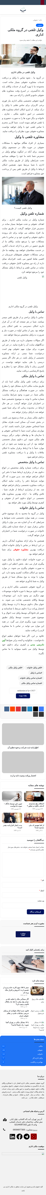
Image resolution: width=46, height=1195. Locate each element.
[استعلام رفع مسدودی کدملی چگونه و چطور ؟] (34, 796)
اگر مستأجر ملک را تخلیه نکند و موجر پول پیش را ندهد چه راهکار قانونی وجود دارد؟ (17, 1001)
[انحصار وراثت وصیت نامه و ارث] (23, 762)
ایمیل (41, 890)
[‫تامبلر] (24, 709)
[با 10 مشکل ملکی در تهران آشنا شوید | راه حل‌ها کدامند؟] (37, 1026)
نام (42, 880)
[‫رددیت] (12, 709)
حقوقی (35, 20)
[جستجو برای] (3, 10)
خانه (40, 20)
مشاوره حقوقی (20, 549)
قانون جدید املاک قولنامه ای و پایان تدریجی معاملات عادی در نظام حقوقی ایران (16, 1013)
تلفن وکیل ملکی (14, 668)
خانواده (40, 1054)
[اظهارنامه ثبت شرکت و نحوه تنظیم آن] (23, 734)
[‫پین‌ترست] (18, 709)
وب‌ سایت (41, 901)
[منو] (43, 10)
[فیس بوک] (41, 709)
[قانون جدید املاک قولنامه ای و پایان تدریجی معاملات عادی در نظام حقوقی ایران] (37, 1014)
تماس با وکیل (35, 673)
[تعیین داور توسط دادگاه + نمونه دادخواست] (12, 796)
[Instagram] (34, 1137)
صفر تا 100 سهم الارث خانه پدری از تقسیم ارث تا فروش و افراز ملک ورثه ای (16, 990)
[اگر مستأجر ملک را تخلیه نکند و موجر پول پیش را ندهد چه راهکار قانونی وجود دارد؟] (37, 1002)
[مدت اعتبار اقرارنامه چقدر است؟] (12, 818)
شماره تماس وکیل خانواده (30, 678)
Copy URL (23, 696)
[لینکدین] (29, 709)
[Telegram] (27, 1137)
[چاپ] (35, 714)
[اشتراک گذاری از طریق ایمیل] (41, 714)
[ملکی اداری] (23, 10)
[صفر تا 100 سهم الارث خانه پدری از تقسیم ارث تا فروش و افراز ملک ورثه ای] (37, 990)
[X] (35, 709)
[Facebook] (19, 1137)
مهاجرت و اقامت (36, 1062)
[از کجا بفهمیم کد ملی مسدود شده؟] (34, 818)
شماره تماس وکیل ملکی (31, 683)
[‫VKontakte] (6, 709)
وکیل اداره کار (38, 1058)
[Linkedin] (12, 1137)
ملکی (41, 1046)
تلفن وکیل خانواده (34, 668)
